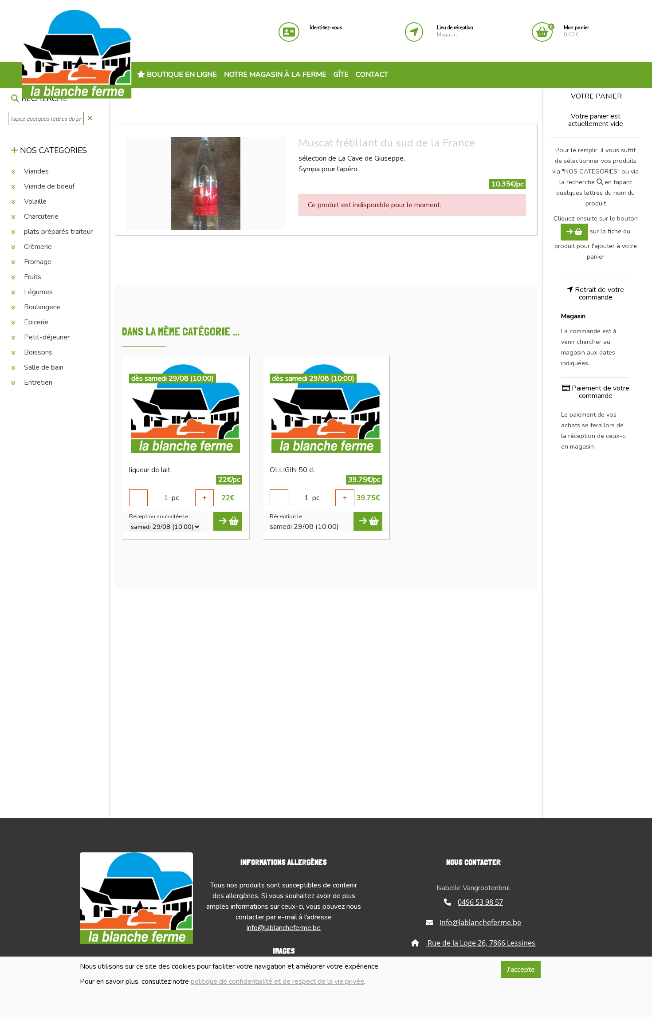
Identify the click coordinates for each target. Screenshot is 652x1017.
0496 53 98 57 (480, 902)
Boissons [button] (37, 353)
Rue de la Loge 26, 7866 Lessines (480, 943)
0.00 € (576, 31)
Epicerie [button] (35, 322)
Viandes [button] (35, 172)
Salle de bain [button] (42, 368)
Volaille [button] (34, 202)
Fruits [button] (31, 277)
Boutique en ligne (181, 74)
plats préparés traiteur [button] (57, 232)
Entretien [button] (37, 383)
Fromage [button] (36, 262)
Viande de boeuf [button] (48, 187)
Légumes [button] (37, 292)
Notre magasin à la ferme (275, 74)
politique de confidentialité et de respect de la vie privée (277, 981)
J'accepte (521, 969)
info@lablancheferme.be (284, 928)
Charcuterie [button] (40, 217)
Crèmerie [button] (37, 247)
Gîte (341, 74)
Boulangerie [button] (41, 307)
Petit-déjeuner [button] (46, 338)
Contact (372, 74)
